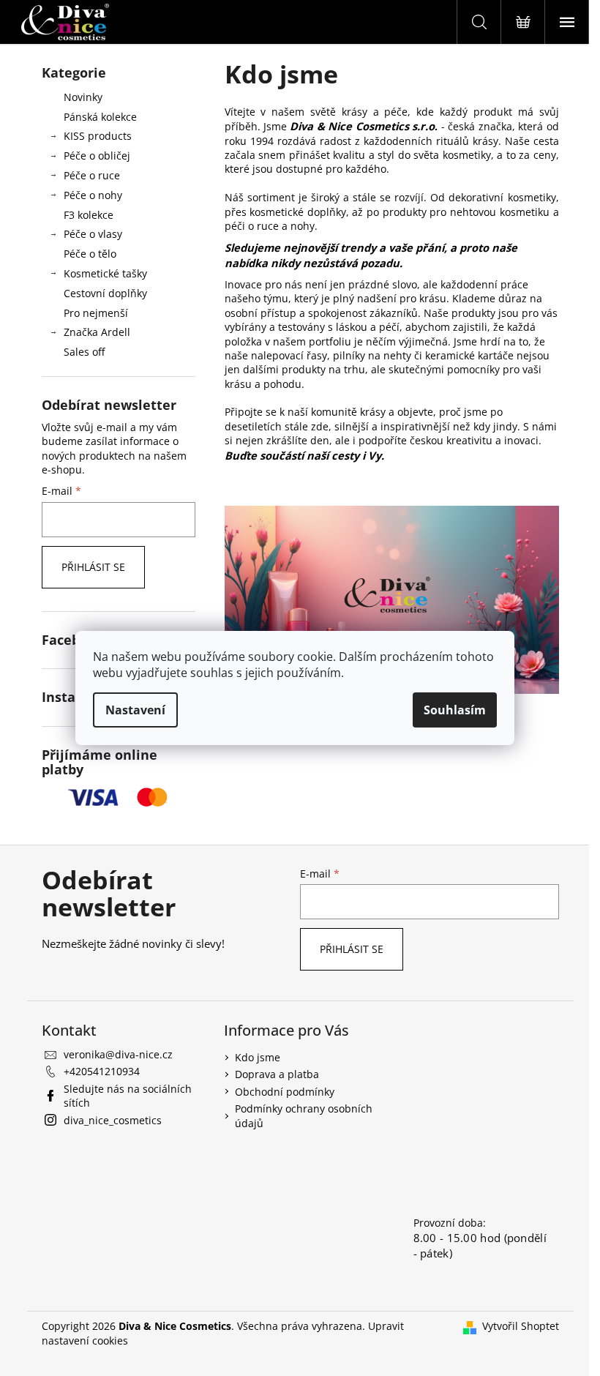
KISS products (98, 136)
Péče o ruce (92, 175)
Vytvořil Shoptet (520, 1326)
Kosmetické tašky (105, 273)
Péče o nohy (93, 195)
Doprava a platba (277, 1074)
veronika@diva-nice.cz (118, 1054)
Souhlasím (455, 710)
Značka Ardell (97, 332)
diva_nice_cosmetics (113, 1120)
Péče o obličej (97, 155)
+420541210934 (102, 1071)
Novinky (83, 97)
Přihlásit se (93, 567)
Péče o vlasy (93, 234)
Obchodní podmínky (284, 1092)
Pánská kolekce (100, 117)
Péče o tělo (90, 254)
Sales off (84, 352)
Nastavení (135, 710)
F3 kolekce (88, 215)
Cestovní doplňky (105, 293)
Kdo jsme (257, 1057)
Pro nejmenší (96, 313)
